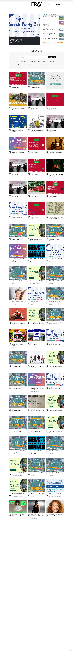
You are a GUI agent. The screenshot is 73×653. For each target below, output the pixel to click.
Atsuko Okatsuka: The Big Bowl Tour (18, 515)
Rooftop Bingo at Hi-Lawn (47, 17)
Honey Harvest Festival (35, 196)
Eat (31, 7)
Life (29, 7)
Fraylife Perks (45, 61)
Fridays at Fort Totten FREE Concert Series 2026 (49, 24)
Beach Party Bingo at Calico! (17, 41)
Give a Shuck (51, 494)
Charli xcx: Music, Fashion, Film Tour (37, 410)
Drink (34, 7)
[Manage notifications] (70, 651)
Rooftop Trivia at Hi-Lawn (47, 34)
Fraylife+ (62, 0)
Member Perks (52, 61)
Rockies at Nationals (15, 87)
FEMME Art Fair (34, 108)
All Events (53, 14)
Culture (38, 7)
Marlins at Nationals (34, 152)
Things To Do (11, 0)
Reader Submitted (24, 61)
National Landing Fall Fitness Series (37, 239)
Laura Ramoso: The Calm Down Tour (18, 323)
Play (26, 7)
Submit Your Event (59, 42)
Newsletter (37, 0)
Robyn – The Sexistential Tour (17, 302)
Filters (19, 64)
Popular (39, 61)
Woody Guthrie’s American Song (37, 130)
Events (46, 7)
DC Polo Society (34, 344)
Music (42, 7)
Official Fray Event (33, 61)
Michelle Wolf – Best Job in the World (56, 515)
